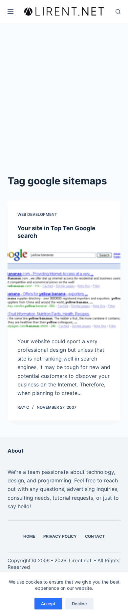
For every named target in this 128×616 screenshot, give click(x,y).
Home (29, 536)
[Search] (118, 11)
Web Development (37, 214)
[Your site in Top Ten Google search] (64, 288)
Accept (48, 603)
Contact (95, 536)
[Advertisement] (64, 106)
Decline (79, 603)
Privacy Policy (60, 536)
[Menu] (10, 11)
